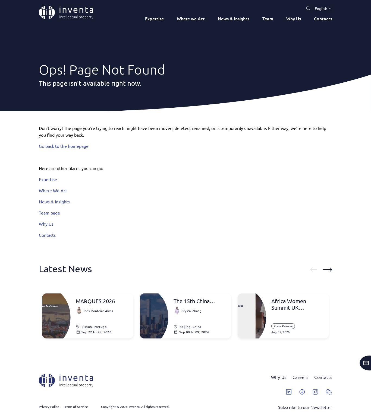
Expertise (154, 18)
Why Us (293, 18)
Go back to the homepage (64, 146)
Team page (49, 212)
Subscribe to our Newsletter (305, 407)
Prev (313, 269)
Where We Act (53, 190)
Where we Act (191, 18)
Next (327, 269)
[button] (321, 8)
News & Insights (233, 18)
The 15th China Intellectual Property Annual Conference (199, 301)
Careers (301, 377)
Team (267, 18)
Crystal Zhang (191, 311)
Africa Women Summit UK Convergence (288, 304)
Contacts (323, 18)
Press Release (283, 326)
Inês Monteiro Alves (98, 311)
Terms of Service (75, 406)
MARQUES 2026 (95, 301)
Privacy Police (49, 406)
